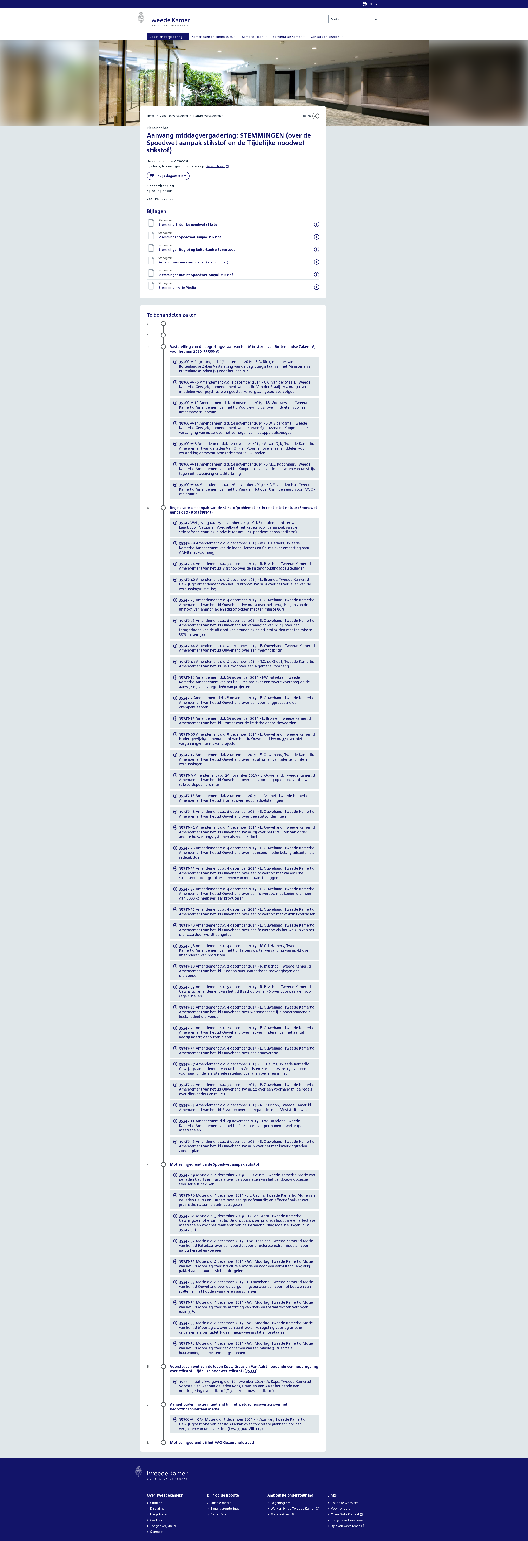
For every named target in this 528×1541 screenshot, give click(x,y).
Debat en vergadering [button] (166, 37)
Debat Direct (215, 166)
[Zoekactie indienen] (376, 19)
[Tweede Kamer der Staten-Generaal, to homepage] (164, 19)
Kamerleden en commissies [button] (212, 37)
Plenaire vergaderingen (208, 115)
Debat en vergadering (174, 115)
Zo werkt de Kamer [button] (287, 37)
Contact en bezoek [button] (325, 37)
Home (151, 115)
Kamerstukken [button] (253, 37)
